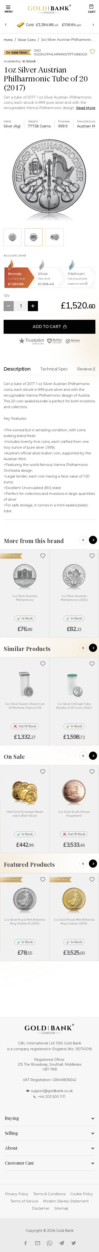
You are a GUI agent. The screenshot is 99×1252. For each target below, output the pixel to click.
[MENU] (7, 6)
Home (8, 40)
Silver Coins (27, 40)
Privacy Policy (16, 1194)
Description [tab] (17, 369)
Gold (30, 25)
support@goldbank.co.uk (52, 1091)
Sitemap (61, 1208)
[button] (43, 556)
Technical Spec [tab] (54, 369)
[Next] (93, 540)
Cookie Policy (81, 1194)
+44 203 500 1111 (52, 1097)
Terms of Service (24, 1201)
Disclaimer (41, 1208)
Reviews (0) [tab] (87, 369)
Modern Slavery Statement (66, 1201)
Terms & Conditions (49, 1194)
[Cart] (91, 6)
